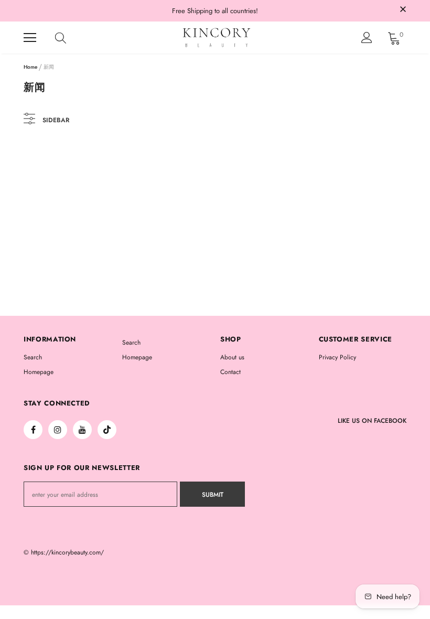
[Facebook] (33, 429)
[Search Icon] (71, 37)
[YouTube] (82, 429)
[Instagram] (57, 429)
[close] (402, 10)
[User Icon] (366, 37)
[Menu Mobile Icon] (30, 37)
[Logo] (216, 38)
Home (30, 67)
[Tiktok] (107, 429)
